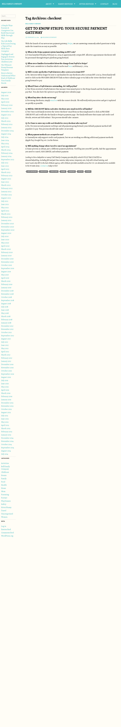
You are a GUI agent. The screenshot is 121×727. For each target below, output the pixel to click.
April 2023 (5, 169)
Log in (3, 526)
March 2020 (6, 249)
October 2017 (6, 332)
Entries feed (6, 529)
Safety (3, 504)
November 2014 (7, 441)
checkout (43, 171)
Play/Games (6, 501)
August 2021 (6, 198)
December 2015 (7, 403)
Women (4, 517)
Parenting (5, 494)
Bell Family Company (12, 4)
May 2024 (5, 143)
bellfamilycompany (49, 37)
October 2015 (6, 409)
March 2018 (5, 316)
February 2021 (6, 217)
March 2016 (5, 393)
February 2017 (6, 358)
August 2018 (6, 303)
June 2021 (5, 204)
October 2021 (6, 194)
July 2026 (4, 95)
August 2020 (6, 233)
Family (3, 478)
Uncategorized (7, 514)
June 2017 (5, 345)
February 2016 (6, 396)
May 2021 (5, 207)
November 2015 (7, 406)
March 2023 (5, 172)
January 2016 (6, 399)
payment (72, 171)
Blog (115, 4)
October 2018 (6, 297)
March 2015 (5, 428)
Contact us (44, 166)
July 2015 (4, 415)
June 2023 (5, 166)
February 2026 (7, 105)
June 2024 (5, 140)
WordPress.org (7, 536)
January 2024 (6, 156)
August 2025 (6, 114)
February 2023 (6, 175)
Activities (5, 463)
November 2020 (7, 226)
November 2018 (7, 294)
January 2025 (6, 127)
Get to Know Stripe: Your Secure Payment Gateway (66, 30)
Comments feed (7, 532)
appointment (32, 171)
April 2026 (5, 102)
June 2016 (5, 383)
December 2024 (7, 130)
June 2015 (5, 419)
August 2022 (6, 178)
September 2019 (7, 268)
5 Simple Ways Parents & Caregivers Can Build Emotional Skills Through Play (7, 31)
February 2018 (6, 319)
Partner (4, 498)
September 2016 (7, 374)
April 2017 (5, 351)
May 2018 (5, 313)
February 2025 (6, 124)
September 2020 (7, 230)
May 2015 (5, 422)
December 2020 (7, 223)
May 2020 (5, 243)
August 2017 (6, 339)
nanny (63, 171)
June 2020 (5, 239)
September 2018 (7, 300)
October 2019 (6, 265)
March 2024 (6, 150)
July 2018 (4, 307)
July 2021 (4, 201)
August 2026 (6, 92)
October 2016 (6, 371)
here (70, 66)
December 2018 (7, 291)
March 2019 (5, 281)
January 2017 (6, 361)
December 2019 (7, 259)
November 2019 (7, 262)
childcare (54, 171)
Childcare (5, 472)
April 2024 (5, 146)
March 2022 (6, 185)
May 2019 (5, 275)
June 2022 (5, 182)
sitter (80, 171)
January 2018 (6, 323)
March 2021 (5, 214)
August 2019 (6, 271)
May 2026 (5, 98)
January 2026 (6, 108)
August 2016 (6, 377)
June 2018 (5, 310)
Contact (104, 4)
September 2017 (7, 335)
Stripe (70, 43)
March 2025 (6, 121)
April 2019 (5, 278)
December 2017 (7, 326)
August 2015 (6, 412)
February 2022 (7, 188)
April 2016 (5, 390)
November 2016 (7, 367)
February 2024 (6, 153)
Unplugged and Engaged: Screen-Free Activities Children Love (8, 58)
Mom (3, 491)
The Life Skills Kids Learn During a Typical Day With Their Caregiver (8, 46)
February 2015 (6, 431)
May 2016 (5, 387)
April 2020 (5, 246)
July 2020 (5, 236)
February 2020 (7, 252)
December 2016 (7, 364)
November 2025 (7, 111)
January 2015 (6, 435)
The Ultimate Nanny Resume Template (7, 67)
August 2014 (6, 451)
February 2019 (6, 284)
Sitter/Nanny (6, 507)
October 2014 (6, 444)
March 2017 (5, 355)
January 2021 (6, 220)
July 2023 (4, 162)
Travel (3, 510)
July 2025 (4, 118)
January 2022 (6, 191)
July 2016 (4, 380)
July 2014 (4, 454)
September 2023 (7, 159)
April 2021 (5, 210)
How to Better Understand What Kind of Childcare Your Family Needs (8, 78)
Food (3, 482)
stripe (88, 171)
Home (3, 488)
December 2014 (7, 438)
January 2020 (6, 255)
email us (53, 100)
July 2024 (4, 137)
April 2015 (5, 425)
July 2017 (4, 342)
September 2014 (7, 447)
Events (3, 475)
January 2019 (6, 287)
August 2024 (6, 134)
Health (4, 485)
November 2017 (7, 329)
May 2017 (5, 348)
